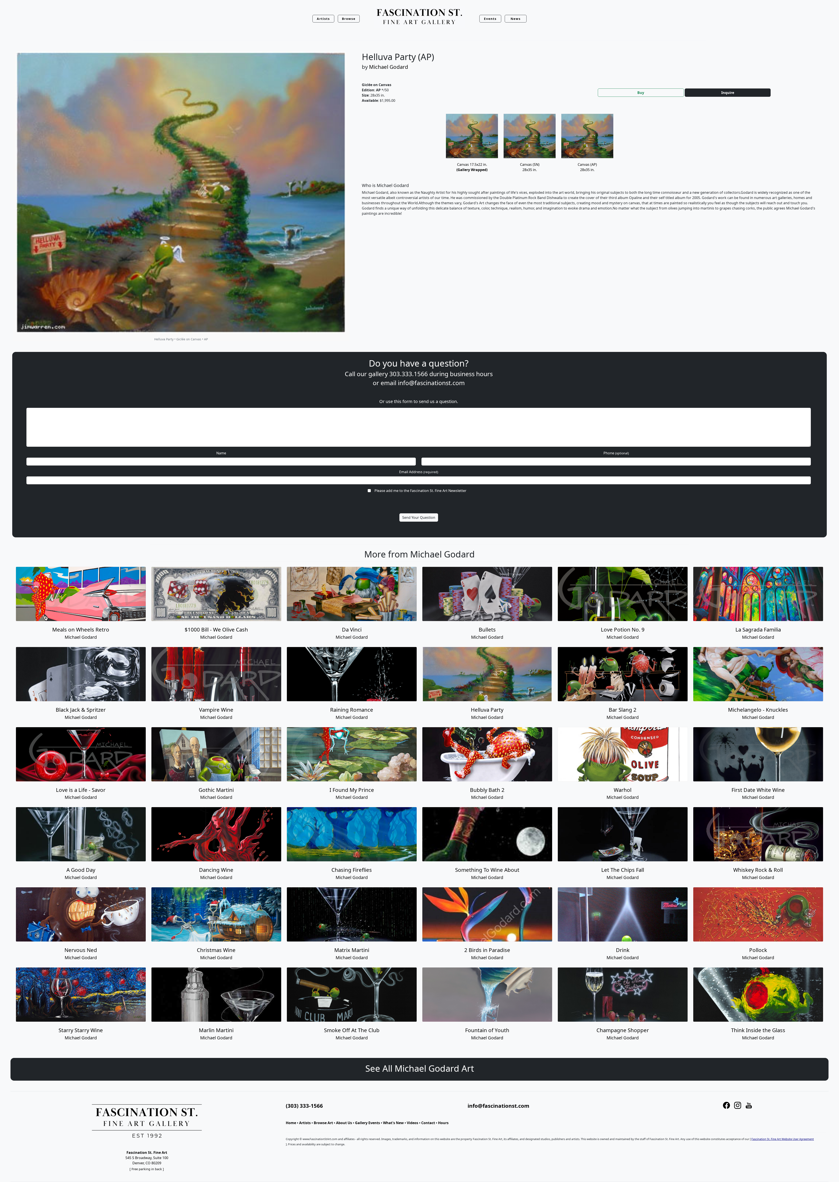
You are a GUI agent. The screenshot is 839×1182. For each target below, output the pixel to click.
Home (291, 1122)
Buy (640, 92)
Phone (616, 453)
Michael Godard (388, 66)
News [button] (516, 19)
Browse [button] (349, 19)
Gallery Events (367, 1122)
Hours (443, 1122)
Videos (412, 1122)
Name (221, 453)
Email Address (418, 471)
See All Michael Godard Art (419, 1068)
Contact (428, 1122)
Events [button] (490, 19)
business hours (471, 374)
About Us (344, 1122)
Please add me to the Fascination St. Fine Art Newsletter (420, 490)
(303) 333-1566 (304, 1105)
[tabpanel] (590, 168)
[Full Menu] (419, 17)
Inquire (727, 92)
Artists (305, 1122)
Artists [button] (323, 19)
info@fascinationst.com (431, 383)
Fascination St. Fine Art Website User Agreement (782, 1139)
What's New (393, 1122)
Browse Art (323, 1122)
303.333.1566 (408, 374)
